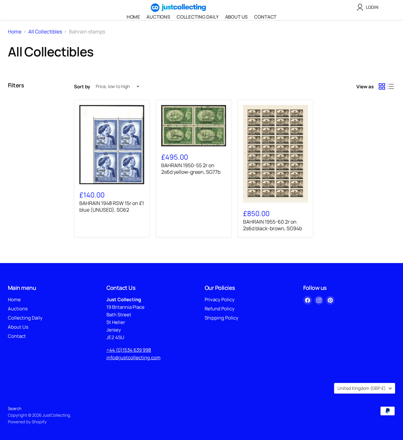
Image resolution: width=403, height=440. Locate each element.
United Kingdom (362, 388)
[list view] (390, 86)
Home (133, 17)
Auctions (158, 17)
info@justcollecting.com (133, 357)
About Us (236, 17)
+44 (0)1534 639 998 (128, 350)
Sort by (82, 86)
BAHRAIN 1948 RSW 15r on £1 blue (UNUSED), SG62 (111, 206)
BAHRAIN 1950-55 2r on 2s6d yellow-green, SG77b (190, 168)
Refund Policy (220, 308)
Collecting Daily (198, 17)
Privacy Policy (220, 299)
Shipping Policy (221, 317)
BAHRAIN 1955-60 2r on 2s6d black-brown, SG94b (272, 225)
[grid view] (381, 86)
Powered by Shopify (27, 422)
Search (14, 408)
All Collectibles (45, 31)
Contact (265, 17)
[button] (369, 7)
